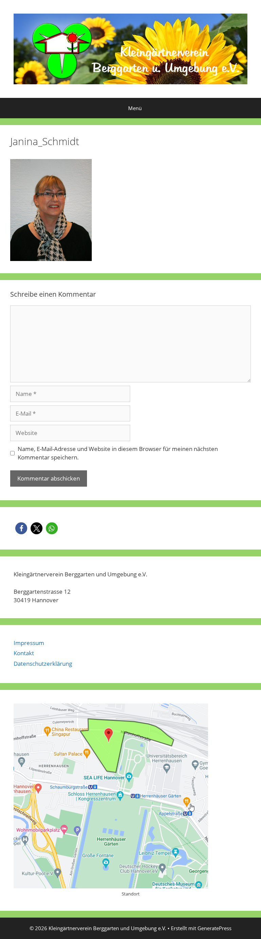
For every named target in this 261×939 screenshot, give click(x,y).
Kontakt (24, 653)
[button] (21, 528)
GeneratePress (214, 928)
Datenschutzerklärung (43, 663)
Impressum (29, 643)
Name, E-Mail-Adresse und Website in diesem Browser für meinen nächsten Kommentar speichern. (118, 453)
